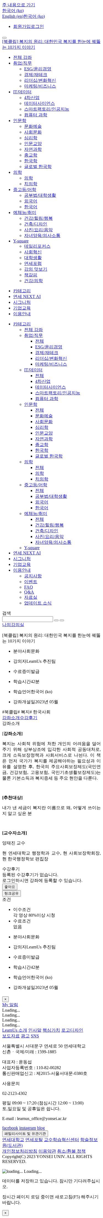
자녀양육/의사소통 (42, 235)
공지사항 (33, 576)
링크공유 (11, 893)
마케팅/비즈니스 (40, 86)
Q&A (29, 592)
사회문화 (33, 132)
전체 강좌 (22, 57)
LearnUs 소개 (14, 1030)
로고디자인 (72, 1030)
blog (41, 1128)
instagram (27, 1128)
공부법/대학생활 (40, 195)
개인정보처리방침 (19, 1151)
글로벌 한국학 (38, 166)
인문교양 (33, 143)
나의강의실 (13, 624)
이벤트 (30, 581)
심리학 (30, 137)
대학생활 (33, 257)
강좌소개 (11, 717)
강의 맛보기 (35, 269)
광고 (25, 1036)
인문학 (19, 120)
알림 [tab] (13, 1004)
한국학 (30, 160)
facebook (10, 1128)
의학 (17, 172)
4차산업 (32, 97)
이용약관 (47, 1151)
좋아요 (9, 887)
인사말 (34, 1030)
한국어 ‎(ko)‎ (34, 16)
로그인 (37, 26)
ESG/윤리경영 (37, 68)
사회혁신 (33, 252)
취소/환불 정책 (71, 1151)
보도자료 (11, 1036)
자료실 (30, 597)
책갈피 (30, 275)
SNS (35, 1036)
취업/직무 (22, 63)
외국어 (30, 201)
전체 (39, 341)
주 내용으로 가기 (18, 4)
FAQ (28, 587)
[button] (13, 10)
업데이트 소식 (38, 603)
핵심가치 (51, 1030)
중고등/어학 (24, 189)
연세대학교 (13, 1139)
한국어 (30, 206)
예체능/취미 (24, 212)
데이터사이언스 (39, 103)
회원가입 (22, 26)
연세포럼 (33, 263)
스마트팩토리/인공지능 (46, 109)
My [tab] (5, 1004)
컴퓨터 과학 (35, 114)
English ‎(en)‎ (12, 16)
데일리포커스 (37, 246)
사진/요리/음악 (38, 229)
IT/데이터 (22, 91)
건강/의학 (33, 280)
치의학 (30, 183)
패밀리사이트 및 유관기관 (25, 1134)
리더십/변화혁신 (40, 80)
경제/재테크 (35, 74)
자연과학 (33, 149)
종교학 (30, 155)
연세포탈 (34, 1139)
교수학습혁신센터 (61, 1139)
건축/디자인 (35, 224)
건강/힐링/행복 (38, 218)
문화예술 (33, 126)
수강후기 (28, 717)
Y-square (21, 241)
